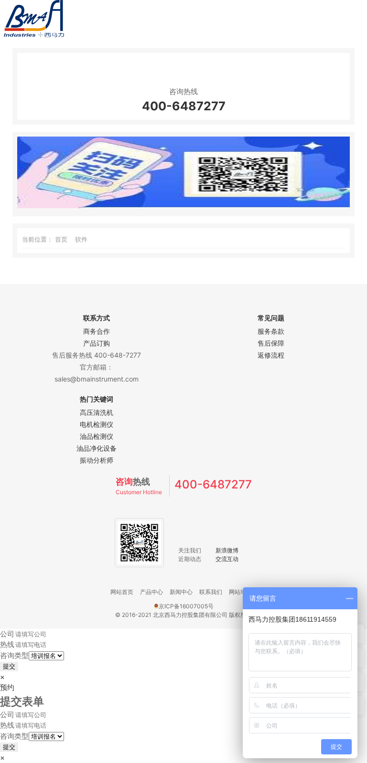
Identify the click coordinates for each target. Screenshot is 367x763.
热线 (7, 644)
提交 (9, 666)
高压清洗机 (96, 412)
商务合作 (96, 331)
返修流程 (271, 355)
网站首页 (121, 591)
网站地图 (240, 591)
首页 (61, 239)
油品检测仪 (96, 436)
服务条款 (271, 331)
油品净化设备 (96, 448)
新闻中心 (181, 591)
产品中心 (151, 591)
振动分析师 (96, 460)
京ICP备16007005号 (186, 606)
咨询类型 (14, 655)
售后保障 (271, 343)
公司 (7, 633)
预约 (7, 687)
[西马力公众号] (183, 205)
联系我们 (210, 591)
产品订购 (96, 343)
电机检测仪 (96, 424)
